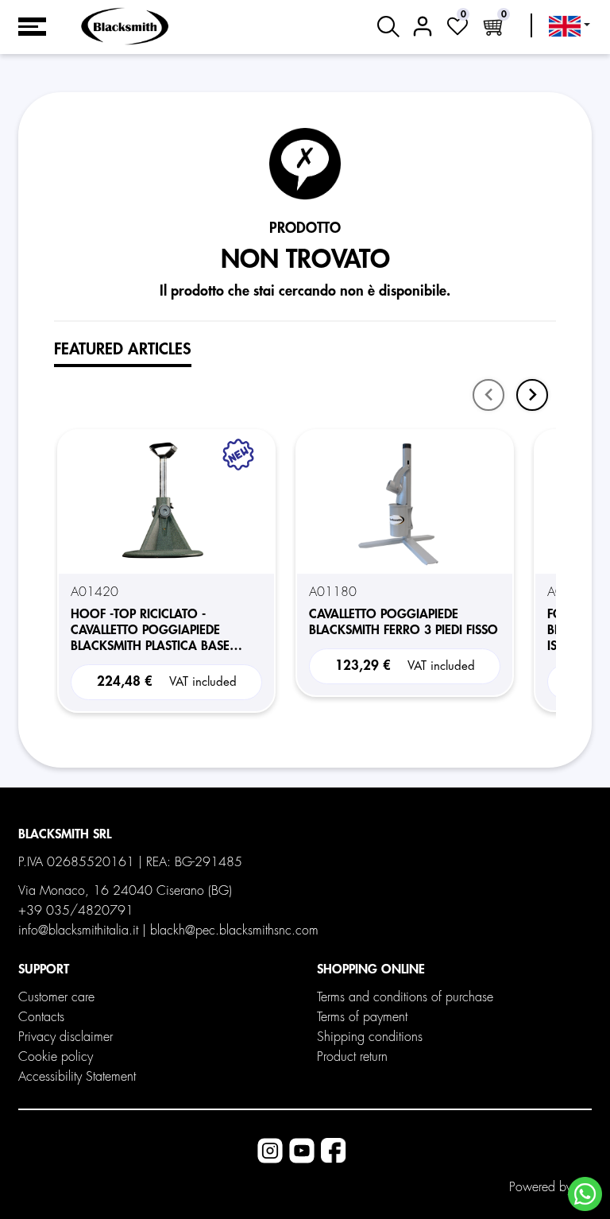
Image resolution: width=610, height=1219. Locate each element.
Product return (352, 1057)
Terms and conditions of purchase (405, 997)
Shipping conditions (370, 1037)
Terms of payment (362, 1017)
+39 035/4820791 (75, 910)
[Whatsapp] (585, 1194)
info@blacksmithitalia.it (78, 930)
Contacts (41, 1017)
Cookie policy (55, 1057)
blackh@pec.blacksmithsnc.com (234, 930)
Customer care (56, 997)
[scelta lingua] (569, 26)
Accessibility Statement (77, 1076)
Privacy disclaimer (65, 1037)
